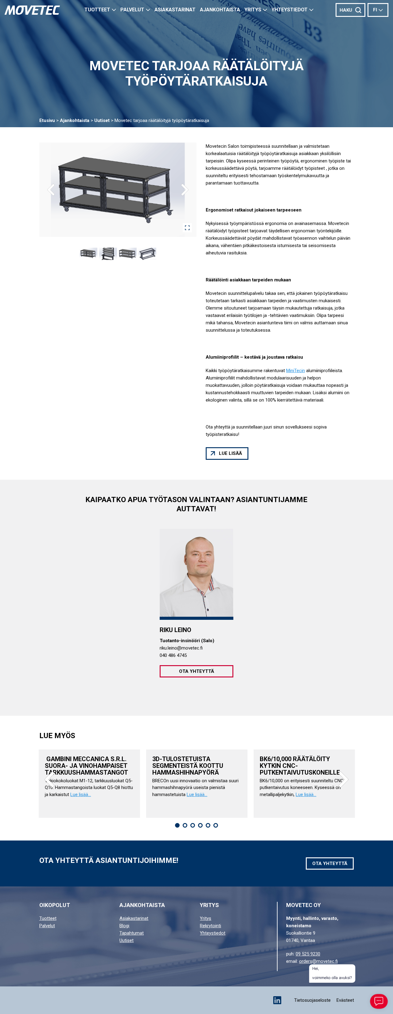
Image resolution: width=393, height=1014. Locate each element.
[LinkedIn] (277, 1000)
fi (375, 10)
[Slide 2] (108, 254)
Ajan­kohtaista (220, 10)
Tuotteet (97, 10)
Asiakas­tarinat (175, 10)
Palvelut (132, 10)
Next (343, 779)
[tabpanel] (89, 783)
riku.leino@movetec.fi (181, 648)
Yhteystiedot (289, 10)
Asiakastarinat (133, 918)
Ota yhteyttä (196, 671)
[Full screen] (187, 227)
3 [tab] (192, 825)
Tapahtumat (131, 933)
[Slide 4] (147, 254)
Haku (346, 10)
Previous (49, 779)
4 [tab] (200, 825)
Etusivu (47, 120)
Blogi (124, 925)
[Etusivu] (32, 10)
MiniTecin (295, 370)
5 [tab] (208, 825)
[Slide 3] (128, 254)
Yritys (252, 10)
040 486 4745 (173, 655)
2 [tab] (185, 825)
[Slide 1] (88, 254)
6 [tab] (215, 825)
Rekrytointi (210, 925)
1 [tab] (177, 825)
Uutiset (102, 120)
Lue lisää (230, 453)
